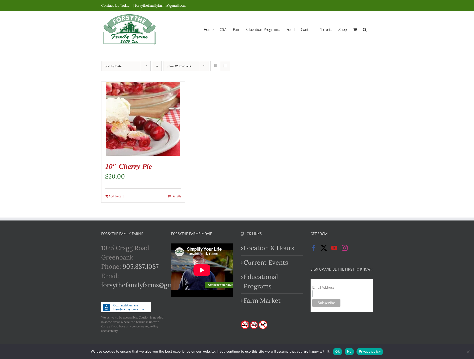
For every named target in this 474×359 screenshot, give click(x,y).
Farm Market (262, 300)
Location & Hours (269, 248)
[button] (365, 29)
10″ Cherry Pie (128, 166)
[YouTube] (334, 248)
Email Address (323, 287)
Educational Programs (261, 281)
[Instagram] (345, 248)
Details (176, 196)
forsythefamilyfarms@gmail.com (160, 5)
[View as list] (225, 66)
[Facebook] (313, 248)
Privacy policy (370, 351)
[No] (467, 351)
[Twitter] (324, 248)
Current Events (266, 262)
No (349, 351)
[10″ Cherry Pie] (143, 119)
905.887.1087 (141, 266)
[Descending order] (157, 66)
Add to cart (116, 196)
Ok (337, 351)
